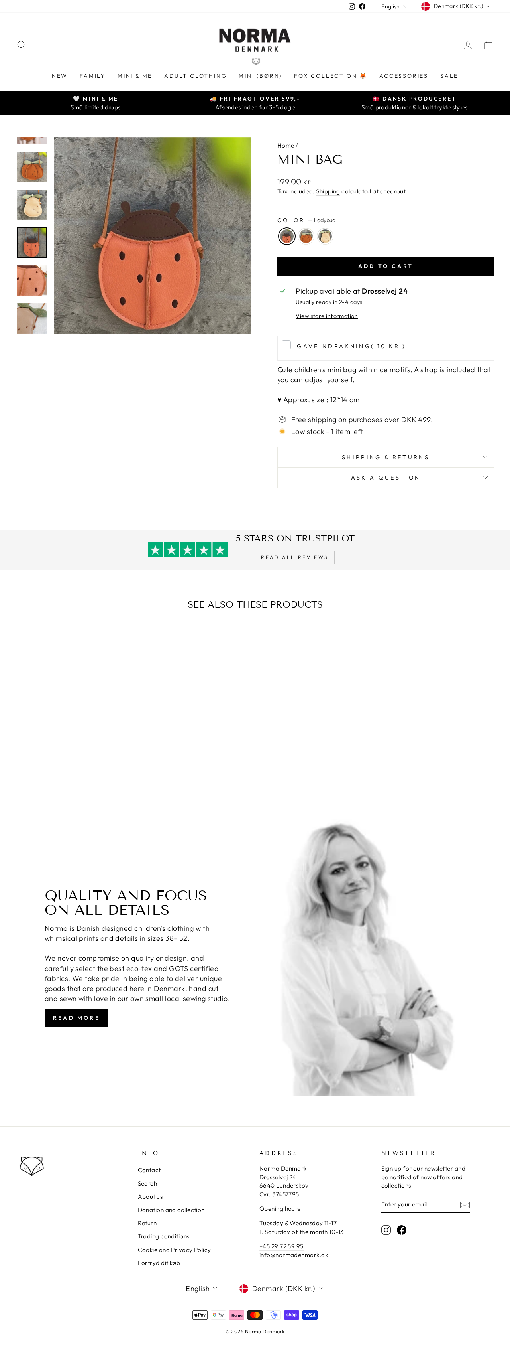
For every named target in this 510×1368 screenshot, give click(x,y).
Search (147, 1183)
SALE (449, 75)
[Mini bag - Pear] (83, 772)
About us (150, 1196)
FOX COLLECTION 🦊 (330, 75)
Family (93, 75)
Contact (149, 1170)
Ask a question (385, 477)
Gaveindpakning (351, 346)
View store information (327, 316)
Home (285, 145)
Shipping (328, 191)
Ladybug (287, 236)
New (60, 75)
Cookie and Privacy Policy (174, 1250)
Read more (76, 1017)
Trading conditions (164, 1236)
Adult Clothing (195, 75)
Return (147, 1223)
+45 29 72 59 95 (281, 1246)
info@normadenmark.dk (293, 1255)
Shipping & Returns (386, 457)
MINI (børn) (260, 75)
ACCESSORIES (403, 75)
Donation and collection (171, 1210)
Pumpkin (306, 236)
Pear (325, 236)
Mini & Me (135, 75)
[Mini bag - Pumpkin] (72, 772)
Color (306, 220)
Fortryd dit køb (159, 1263)
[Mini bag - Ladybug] (61, 772)
